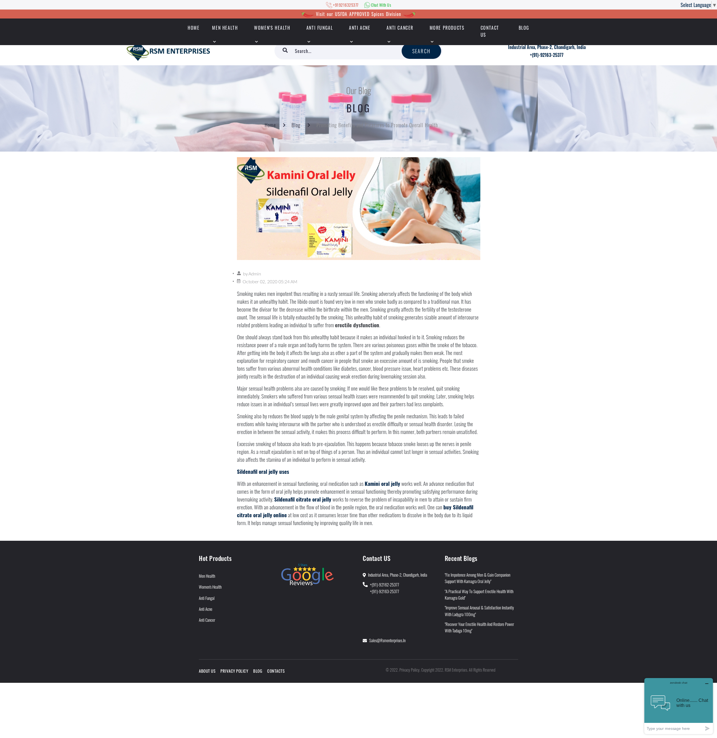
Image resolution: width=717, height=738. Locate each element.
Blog (524, 27)
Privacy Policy (234, 671)
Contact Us (490, 31)
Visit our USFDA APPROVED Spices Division (358, 14)
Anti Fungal (319, 27)
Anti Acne (359, 27)
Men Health (225, 27)
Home (270, 125)
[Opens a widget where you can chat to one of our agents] (678, 706)
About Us (207, 671)
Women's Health (272, 27)
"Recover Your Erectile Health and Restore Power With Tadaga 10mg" (479, 627)
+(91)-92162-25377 (384, 584)
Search (421, 51)
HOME (193, 27)
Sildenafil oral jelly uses (263, 471)
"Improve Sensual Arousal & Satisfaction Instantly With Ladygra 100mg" (479, 610)
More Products (447, 27)
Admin (254, 274)
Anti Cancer (400, 27)
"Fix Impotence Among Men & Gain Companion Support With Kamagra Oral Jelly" (477, 578)
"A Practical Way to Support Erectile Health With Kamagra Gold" (479, 594)
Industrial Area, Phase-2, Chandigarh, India (547, 47)
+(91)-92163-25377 (547, 55)
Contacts (276, 671)
